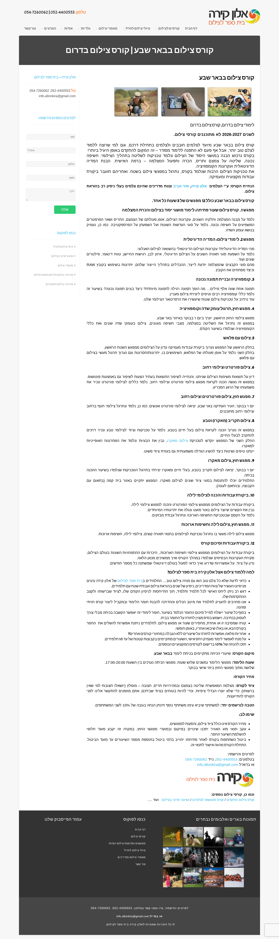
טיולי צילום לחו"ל (138, 28)
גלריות (85, 28)
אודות (68, 28)
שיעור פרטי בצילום (175, 800)
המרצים (50, 28)
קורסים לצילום (169, 28)
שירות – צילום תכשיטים (59, 284)
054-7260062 (36, 12)
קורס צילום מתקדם (240, 800)
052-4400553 (62, 12)
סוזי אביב (181, 186)
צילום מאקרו (177, 441)
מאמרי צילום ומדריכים (132, 857)
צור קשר (30, 28)
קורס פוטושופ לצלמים (208, 800)
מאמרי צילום (108, 28)
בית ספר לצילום (130, 581)
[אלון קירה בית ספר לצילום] (234, 16)
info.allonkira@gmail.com (217, 765)
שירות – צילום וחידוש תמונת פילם (53, 275)
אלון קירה (199, 186)
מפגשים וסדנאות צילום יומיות (127, 843)
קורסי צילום (138, 836)
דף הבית (191, 28)
